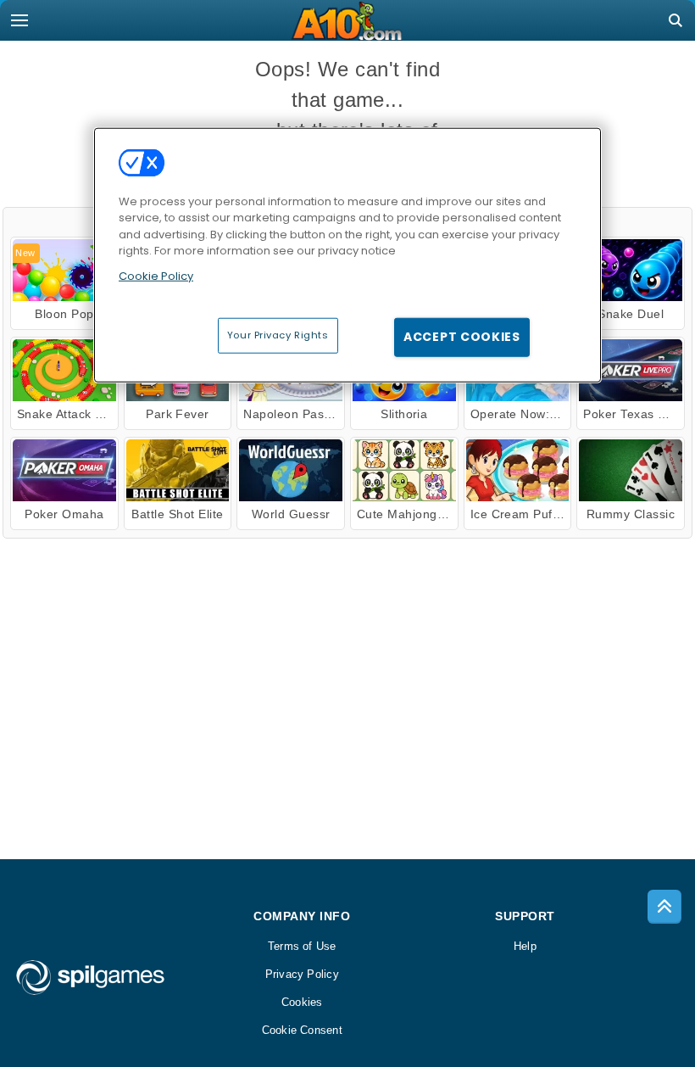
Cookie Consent (302, 1030)
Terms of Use (302, 946)
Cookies (302, 1002)
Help (525, 946)
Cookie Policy (156, 275)
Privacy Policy (302, 974)
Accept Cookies (461, 336)
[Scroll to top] (664, 907)
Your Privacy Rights (278, 335)
